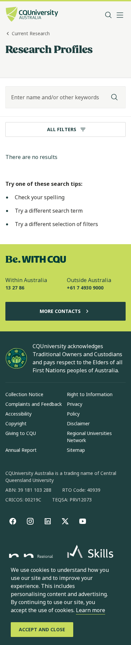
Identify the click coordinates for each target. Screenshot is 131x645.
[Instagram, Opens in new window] (30, 521)
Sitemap (76, 450)
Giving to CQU (20, 433)
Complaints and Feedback (33, 404)
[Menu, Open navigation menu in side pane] (120, 15)
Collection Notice (24, 394)
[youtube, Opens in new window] (82, 521)
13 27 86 (14, 287)
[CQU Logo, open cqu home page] (31, 15)
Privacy (74, 404)
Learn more (90, 610)
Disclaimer (78, 423)
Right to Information (90, 394)
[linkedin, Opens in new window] (47, 521)
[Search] (114, 97)
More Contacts (60, 311)
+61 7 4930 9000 (85, 287)
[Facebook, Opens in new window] (12, 521)
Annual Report (21, 450)
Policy (73, 414)
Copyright (16, 423)
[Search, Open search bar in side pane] (108, 15)
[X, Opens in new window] (65, 521)
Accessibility (18, 414)
